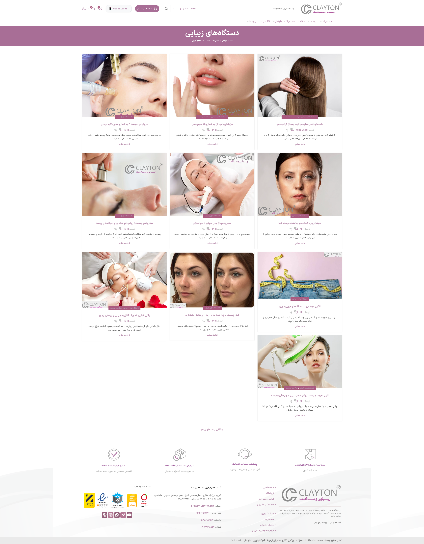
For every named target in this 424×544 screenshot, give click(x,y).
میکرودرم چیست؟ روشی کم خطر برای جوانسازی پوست (124, 223)
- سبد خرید (270, 519)
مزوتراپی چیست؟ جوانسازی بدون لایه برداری (124, 124)
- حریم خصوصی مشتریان (264, 530)
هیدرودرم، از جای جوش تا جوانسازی (212, 223)
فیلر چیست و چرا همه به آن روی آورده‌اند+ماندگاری (212, 315)
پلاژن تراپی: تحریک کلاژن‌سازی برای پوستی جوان (124, 315)
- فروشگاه (271, 493)
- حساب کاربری (268, 513)
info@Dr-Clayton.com (202, 506)
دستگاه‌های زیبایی (309, 116)
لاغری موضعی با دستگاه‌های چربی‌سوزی (299, 306)
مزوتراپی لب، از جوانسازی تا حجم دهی (212, 124)
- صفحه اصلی (269, 487)
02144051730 (202, 513)
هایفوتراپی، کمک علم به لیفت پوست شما (299, 223)
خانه (231, 40)
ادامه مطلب (299, 144)
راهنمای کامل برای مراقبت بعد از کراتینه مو (300, 124)
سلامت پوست (204, 116)
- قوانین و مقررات (267, 499)
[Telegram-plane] (123, 515)
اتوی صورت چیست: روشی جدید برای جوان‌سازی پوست (300, 395)
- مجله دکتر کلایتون (266, 504)
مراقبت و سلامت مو (291, 116)
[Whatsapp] (117, 515)
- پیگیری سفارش (268, 525)
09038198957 (206, 520)
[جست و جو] (166, 8)
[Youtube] (129, 515)
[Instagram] (110, 515)
